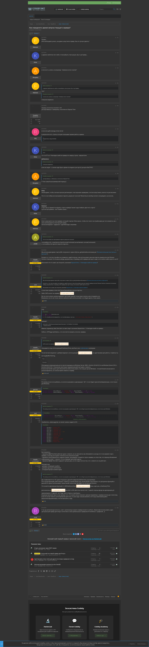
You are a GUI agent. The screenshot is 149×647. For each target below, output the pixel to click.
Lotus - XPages (47, 549)
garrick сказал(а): (47, 406)
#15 (117, 307)
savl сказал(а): (46, 340)
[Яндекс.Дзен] (80, 534)
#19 (117, 450)
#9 (117, 188)
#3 (117, 68)
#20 (117, 507)
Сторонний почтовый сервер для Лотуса (52, 553)
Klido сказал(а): (46, 85)
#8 (117, 173)
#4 (117, 83)
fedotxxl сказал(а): (47, 150)
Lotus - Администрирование (51, 555)
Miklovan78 (36, 555)
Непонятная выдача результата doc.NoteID (47, 564)
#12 (117, 234)
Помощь (107, 596)
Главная (113, 596)
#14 (117, 275)
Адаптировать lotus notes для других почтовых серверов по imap (54, 559)
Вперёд (36, 33)
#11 (117, 219)
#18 (117, 403)
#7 (117, 147)
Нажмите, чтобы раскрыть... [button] (80, 419)
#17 (117, 380)
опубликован (84, 348)
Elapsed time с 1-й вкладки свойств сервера (84, 262)
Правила (93, 596)
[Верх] (116, 596)
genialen (36, 560)
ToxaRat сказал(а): (47, 176)
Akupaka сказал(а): (47, 94)
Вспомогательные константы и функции (97, 280)
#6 (117, 129)
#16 (117, 338)
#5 (117, 105)
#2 (117, 52)
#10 (117, 204)
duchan (35, 549)
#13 (117, 250)
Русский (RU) (44, 596)
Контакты (86, 596)
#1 (117, 37)
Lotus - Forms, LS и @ (47, 566)
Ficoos (35, 566)
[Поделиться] (116, 37)
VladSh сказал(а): (47, 277)
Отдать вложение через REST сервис (45, 548)
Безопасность (100, 596)
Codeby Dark (36, 596)
